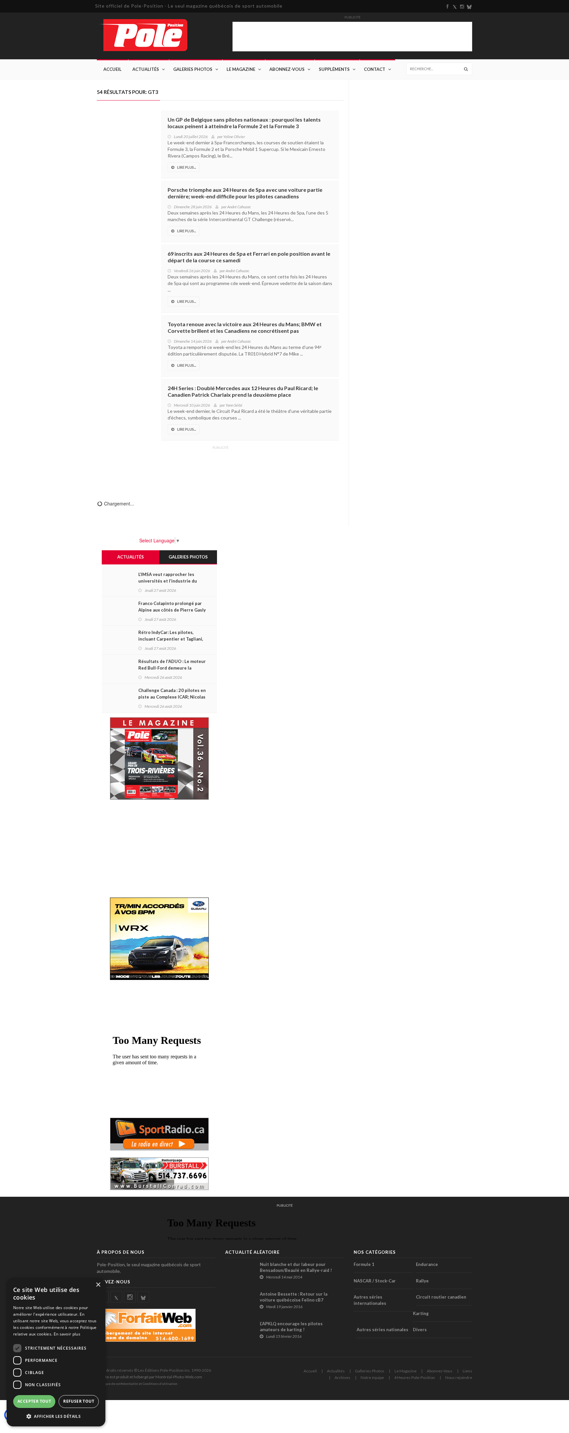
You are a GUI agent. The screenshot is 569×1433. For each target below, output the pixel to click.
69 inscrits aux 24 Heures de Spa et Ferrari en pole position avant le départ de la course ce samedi (249, 256)
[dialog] (56, 1352)
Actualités (145, 69)
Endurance (427, 1264)
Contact (374, 69)
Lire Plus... (186, 167)
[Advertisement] (220, 468)
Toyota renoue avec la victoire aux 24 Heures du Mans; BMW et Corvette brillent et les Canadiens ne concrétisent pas (245, 327)
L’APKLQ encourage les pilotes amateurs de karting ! (291, 1326)
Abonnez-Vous (287, 69)
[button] (56, 1416)
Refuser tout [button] (78, 1401)
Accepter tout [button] (34, 1401)
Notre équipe (372, 1377)
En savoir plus (67, 1334)
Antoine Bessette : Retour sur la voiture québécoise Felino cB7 (293, 1297)
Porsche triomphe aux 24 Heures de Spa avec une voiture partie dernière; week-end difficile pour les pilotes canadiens (245, 192)
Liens (467, 1370)
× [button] (97, 1284)
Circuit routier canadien (441, 1297)
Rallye (422, 1280)
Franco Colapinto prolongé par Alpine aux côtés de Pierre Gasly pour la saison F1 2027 (172, 610)
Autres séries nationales (382, 1329)
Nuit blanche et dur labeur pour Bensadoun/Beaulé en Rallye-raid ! (296, 1267)
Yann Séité (234, 405)
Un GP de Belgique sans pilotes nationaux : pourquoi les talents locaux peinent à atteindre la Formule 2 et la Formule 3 (244, 122)
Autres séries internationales (370, 1300)
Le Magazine (241, 69)
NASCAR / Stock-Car (375, 1280)
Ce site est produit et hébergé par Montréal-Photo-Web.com (149, 1376)
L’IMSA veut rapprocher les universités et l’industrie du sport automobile (167, 581)
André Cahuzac (239, 206)
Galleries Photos (369, 1370)
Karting (421, 1313)
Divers (420, 1329)
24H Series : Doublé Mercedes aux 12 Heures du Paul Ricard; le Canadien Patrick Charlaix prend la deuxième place (243, 391)
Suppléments (334, 69)
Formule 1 (364, 1264)
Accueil (112, 69)
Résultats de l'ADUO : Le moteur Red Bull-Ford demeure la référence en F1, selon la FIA (172, 668)
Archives (342, 1377)
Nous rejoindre (458, 1377)
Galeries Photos (192, 69)
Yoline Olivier (234, 136)
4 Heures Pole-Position (414, 1377)
